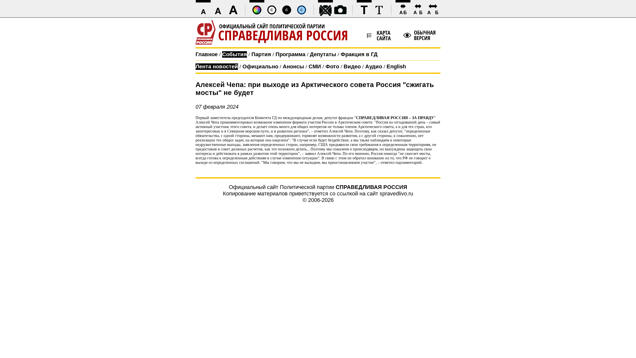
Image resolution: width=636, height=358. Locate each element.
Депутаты (323, 54)
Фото (332, 66)
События (234, 54)
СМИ (315, 66)
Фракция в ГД (359, 54)
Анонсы (293, 66)
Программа (290, 54)
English (396, 66)
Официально (260, 66)
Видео (352, 66)
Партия (261, 54)
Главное (207, 54)
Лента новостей (217, 66)
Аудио (373, 66)
